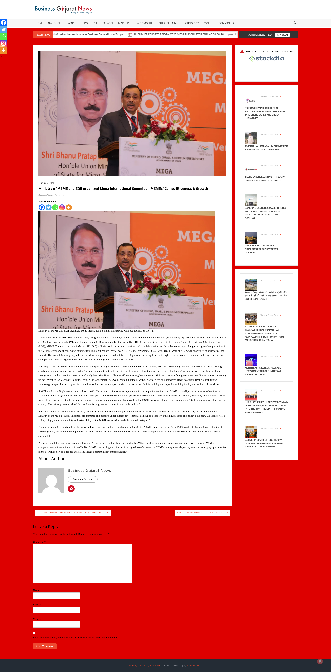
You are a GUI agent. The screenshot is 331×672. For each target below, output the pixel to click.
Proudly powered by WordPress (144, 665)
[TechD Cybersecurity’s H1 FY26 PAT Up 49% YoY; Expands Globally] (251, 169)
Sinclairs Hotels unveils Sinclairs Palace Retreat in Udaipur (262, 249)
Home (39, 23)
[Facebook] (42, 207)
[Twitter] (49, 207)
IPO (86, 23)
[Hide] (1, 57)
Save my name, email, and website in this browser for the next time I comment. (75, 637)
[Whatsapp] (55, 207)
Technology (191, 23)
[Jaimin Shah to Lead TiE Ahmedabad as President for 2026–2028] (251, 138)
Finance (70, 23)
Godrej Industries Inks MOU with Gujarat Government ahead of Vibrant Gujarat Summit (265, 443)
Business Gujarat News (49, 195)
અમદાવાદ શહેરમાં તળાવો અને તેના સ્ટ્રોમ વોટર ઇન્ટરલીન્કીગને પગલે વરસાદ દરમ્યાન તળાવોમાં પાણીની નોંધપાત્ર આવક (266, 295)
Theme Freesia (194, 665)
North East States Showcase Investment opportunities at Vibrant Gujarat (263, 371)
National (54, 23)
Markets (123, 23)
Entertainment (168, 23)
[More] (69, 207)
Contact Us (226, 23)
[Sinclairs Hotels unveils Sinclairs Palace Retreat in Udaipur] (251, 238)
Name (37, 590)
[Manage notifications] (320, 661)
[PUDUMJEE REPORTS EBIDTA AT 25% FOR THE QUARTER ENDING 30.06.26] (102, 34)
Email (37, 604)
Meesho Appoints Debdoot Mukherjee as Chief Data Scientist (75, 513)
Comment (39, 542)
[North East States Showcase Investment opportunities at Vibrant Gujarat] (251, 360)
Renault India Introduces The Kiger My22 (200, 513)
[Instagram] (62, 207)
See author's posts (82, 479)
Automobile (145, 23)
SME (95, 23)
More (207, 23)
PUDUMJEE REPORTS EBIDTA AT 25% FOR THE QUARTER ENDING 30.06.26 (151, 34)
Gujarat (108, 23)
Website (37, 618)
